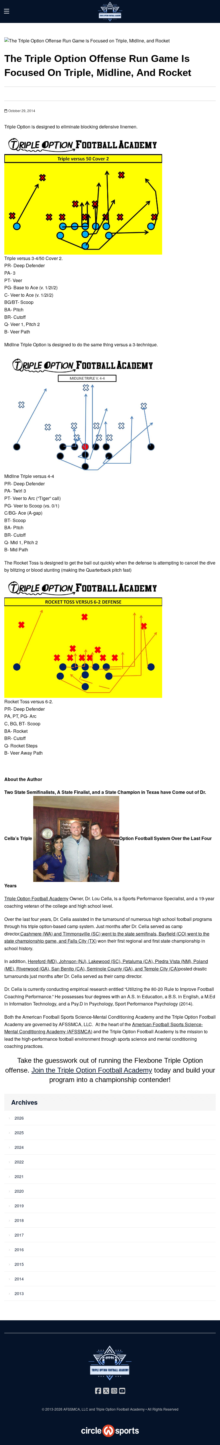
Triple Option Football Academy (120, 1409)
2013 (19, 1293)
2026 (19, 1118)
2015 (19, 1264)
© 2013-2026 (52, 1409)
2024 (19, 1147)
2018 (19, 1220)
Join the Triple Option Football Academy (92, 1070)
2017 (19, 1235)
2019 (19, 1205)
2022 (19, 1162)
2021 (19, 1176)
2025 (19, 1132)
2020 (19, 1191)
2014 (19, 1279)
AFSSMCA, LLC (75, 1409)
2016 (19, 1249)
